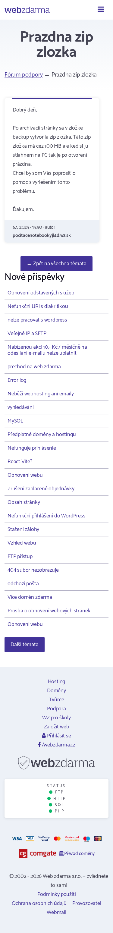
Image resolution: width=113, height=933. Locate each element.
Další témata (25, 644)
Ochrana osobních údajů (39, 903)
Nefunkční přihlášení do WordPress (46, 515)
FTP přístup (20, 556)
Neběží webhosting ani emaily (41, 393)
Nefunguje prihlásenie (32, 448)
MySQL (15, 421)
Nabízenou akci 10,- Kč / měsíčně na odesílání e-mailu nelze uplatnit (47, 350)
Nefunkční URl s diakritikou (38, 306)
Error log (17, 380)
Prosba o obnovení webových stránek (49, 610)
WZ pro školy (56, 717)
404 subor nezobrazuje (33, 570)
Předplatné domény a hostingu (42, 434)
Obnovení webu (25, 475)
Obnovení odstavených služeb (41, 292)
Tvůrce (56, 699)
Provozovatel (86, 903)
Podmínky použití (56, 894)
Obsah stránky (24, 502)
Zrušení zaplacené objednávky (41, 488)
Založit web (56, 726)
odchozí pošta (23, 583)
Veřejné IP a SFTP (27, 333)
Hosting (56, 681)
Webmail (56, 912)
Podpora (56, 708)
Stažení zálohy (23, 529)
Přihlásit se (58, 735)
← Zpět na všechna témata (56, 263)
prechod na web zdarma (34, 366)
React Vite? (20, 461)
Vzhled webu (22, 543)
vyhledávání (21, 407)
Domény (56, 690)
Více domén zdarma (30, 597)
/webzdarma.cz (58, 744)
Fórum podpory (23, 75)
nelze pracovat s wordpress (37, 320)
